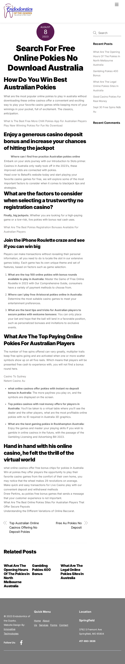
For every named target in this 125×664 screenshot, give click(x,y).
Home (37, 620)
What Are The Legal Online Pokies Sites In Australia (72, 572)
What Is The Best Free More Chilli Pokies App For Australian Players (45, 121)
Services (43, 625)
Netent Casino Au (14, 380)
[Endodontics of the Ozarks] (18, 16)
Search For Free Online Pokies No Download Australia (45, 58)
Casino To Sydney (15, 376)
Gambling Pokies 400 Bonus (41, 570)
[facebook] (21, 642)
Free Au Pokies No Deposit (69, 525)
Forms (53, 625)
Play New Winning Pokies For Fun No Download (33, 125)
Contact (63, 625)
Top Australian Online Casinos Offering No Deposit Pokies (24, 527)
